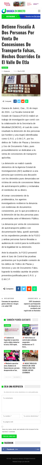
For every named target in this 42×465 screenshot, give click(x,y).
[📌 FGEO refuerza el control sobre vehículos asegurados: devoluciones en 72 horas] (30, 329)
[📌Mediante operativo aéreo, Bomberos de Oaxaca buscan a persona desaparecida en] (12, 355)
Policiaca (4, 67)
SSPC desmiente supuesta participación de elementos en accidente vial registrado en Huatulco (32, 306)
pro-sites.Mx (25, 461)
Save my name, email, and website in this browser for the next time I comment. (20, 430)
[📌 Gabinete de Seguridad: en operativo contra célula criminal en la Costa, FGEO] (12, 329)
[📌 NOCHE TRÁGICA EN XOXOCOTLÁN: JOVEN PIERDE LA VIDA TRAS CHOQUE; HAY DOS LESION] (30, 355)
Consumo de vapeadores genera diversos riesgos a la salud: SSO (10, 303)
